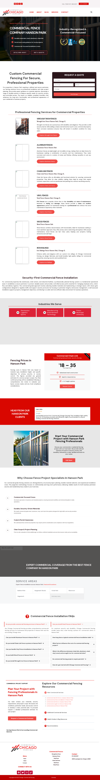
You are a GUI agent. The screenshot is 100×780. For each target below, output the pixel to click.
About (39, 12)
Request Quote (67, 386)
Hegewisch (20, 596)
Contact (64, 12)
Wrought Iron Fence (56, 754)
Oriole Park (55, 590)
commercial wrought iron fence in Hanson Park (58, 704)
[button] (91, 12)
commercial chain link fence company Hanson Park (59, 698)
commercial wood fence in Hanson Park (56, 706)
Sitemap (53, 777)
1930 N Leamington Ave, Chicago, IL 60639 (81, 759)
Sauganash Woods (40, 590)
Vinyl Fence (56, 758)
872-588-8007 (75, 756)
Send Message (74, 94)
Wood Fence (56, 764)
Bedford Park (21, 590)
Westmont (72, 590)
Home (31, 12)
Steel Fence (56, 762)
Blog (47, 12)
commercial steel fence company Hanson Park (58, 702)
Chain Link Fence (56, 760)
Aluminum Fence (56, 756)
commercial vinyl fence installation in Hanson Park (59, 700)
